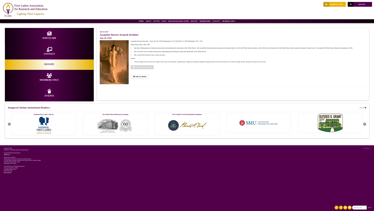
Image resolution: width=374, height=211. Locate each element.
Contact (216, 21)
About (148, 21)
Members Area (228, 21)
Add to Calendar (141, 76)
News (164, 21)
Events (156, 21)
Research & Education (178, 21)
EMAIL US (7, 154)
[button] (9, 124)
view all (361, 107)
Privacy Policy (8, 172)
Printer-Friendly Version (143, 67)
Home (141, 21)
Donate (362, 4)
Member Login (336, 4)
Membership (204, 21)
